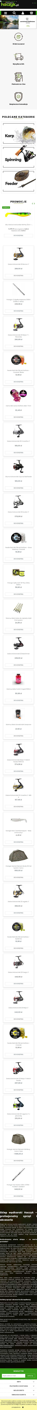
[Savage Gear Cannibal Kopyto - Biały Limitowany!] (18, 821)
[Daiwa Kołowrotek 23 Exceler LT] (18, 502)
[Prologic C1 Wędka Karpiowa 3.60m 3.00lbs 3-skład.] (18, 290)
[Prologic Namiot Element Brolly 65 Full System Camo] (18, 856)
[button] (5, 13)
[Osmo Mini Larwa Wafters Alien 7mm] (18, 396)
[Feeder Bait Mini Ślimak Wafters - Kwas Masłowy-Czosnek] (18, 538)
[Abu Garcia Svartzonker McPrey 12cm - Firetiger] (18, 215)
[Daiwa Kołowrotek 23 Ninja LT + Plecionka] (18, 325)
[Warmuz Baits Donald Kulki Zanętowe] (18, 715)
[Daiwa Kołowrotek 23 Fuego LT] (18, 963)
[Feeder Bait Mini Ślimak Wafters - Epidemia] (18, 927)
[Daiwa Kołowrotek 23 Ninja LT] (18, 998)
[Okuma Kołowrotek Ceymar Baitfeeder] (18, 467)
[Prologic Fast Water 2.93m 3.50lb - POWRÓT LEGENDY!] (18, 1175)
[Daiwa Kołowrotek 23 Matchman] (18, 644)
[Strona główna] (10, 4)
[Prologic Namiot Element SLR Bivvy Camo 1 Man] (18, 1140)
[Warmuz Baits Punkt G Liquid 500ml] (18, 679)
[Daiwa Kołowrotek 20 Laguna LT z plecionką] (18, 1104)
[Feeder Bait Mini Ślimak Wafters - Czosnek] (18, 1033)
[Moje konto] (22, 13)
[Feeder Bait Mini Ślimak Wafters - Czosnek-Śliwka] (18, 361)
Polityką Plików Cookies (14, 1403)
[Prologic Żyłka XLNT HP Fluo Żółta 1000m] (18, 573)
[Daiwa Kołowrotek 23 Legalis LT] (18, 892)
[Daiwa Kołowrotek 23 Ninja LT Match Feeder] (18, 1069)
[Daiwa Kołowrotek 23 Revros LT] (18, 255)
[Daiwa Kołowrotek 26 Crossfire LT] (18, 432)
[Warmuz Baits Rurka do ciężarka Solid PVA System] (18, 609)
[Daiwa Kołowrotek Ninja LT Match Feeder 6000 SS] (18, 750)
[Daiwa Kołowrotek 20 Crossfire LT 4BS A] (18, 786)
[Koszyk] (31, 13)
